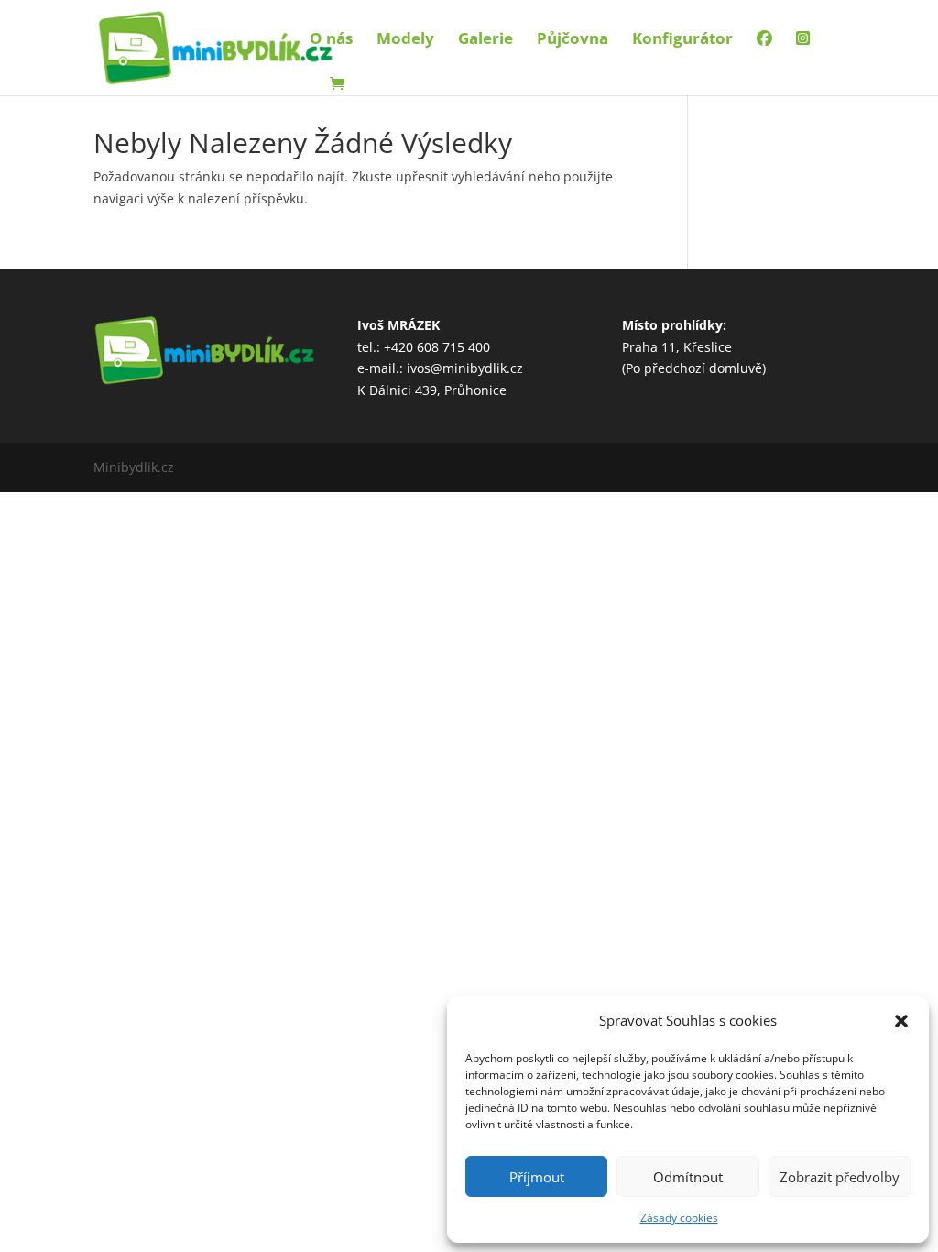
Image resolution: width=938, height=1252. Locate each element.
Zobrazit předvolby (840, 1177)
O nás (331, 40)
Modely (405, 40)
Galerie (485, 40)
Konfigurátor (682, 40)
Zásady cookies (679, 1217)
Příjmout (536, 1177)
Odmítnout (688, 1177)
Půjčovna (572, 40)
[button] (901, 1021)
